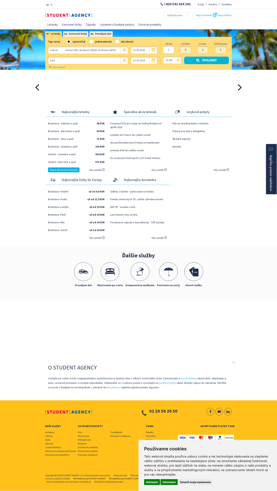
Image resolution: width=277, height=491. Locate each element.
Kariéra (213, 4)
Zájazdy (91, 24)
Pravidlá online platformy (57, 454)
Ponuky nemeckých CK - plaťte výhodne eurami (136, 199)
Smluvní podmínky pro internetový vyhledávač (68, 481)
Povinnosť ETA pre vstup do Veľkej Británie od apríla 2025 (135, 125)
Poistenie (82, 443)
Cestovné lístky (72, 24)
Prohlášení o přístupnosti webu (108, 481)
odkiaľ (54, 50)
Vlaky (48, 439)
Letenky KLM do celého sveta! (127, 150)
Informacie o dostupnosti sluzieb (60, 451)
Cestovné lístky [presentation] (78, 33)
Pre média (151, 436)
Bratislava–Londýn (58, 207)
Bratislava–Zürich (57, 230)
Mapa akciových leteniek (64, 170)
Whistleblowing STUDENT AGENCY (89, 478)
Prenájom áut (83, 285)
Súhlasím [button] (152, 482)
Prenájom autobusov (88, 454)
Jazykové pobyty (53, 447)
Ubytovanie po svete (110, 285)
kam (52, 60)
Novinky (176, 146)
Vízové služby (193, 285)
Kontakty (227, 4)
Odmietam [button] (169, 482)
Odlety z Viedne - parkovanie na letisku (132, 191)
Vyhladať (209, 60)
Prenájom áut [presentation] (103, 33)
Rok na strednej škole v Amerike (190, 123)
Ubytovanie (83, 436)
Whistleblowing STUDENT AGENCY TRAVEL (129, 478)
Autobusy (49, 432)
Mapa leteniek (204, 15)
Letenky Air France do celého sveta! (130, 135)
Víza (80, 432)
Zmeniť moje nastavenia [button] (195, 482)
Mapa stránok (120, 475)
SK (47, 5)
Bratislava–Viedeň (58, 191)
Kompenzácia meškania (140, 285)
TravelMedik (116, 432)
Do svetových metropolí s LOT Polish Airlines (135, 158)
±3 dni (169, 60)
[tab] (54, 34)
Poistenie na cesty (168, 285)
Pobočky (150, 432)
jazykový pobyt (167, 383)
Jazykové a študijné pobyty (117, 24)
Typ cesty (54, 41)
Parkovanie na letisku (88, 451)
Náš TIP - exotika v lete (122, 207)
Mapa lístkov (225, 15)
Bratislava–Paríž (57, 214)
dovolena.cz (114, 387)
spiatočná (79, 41)
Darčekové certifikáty (88, 447)
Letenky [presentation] (55, 33)
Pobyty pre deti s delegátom (188, 131)
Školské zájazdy (181, 139)
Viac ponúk (95, 170)
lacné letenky (188, 378)
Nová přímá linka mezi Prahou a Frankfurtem (134, 142)
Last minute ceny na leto (124, 214)
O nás (201, 4)
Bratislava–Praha (57, 199)
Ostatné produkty (149, 24)
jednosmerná (103, 41)
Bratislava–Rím (56, 222)
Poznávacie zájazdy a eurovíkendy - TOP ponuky (137, 222)
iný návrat (127, 41)
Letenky (52, 24)
